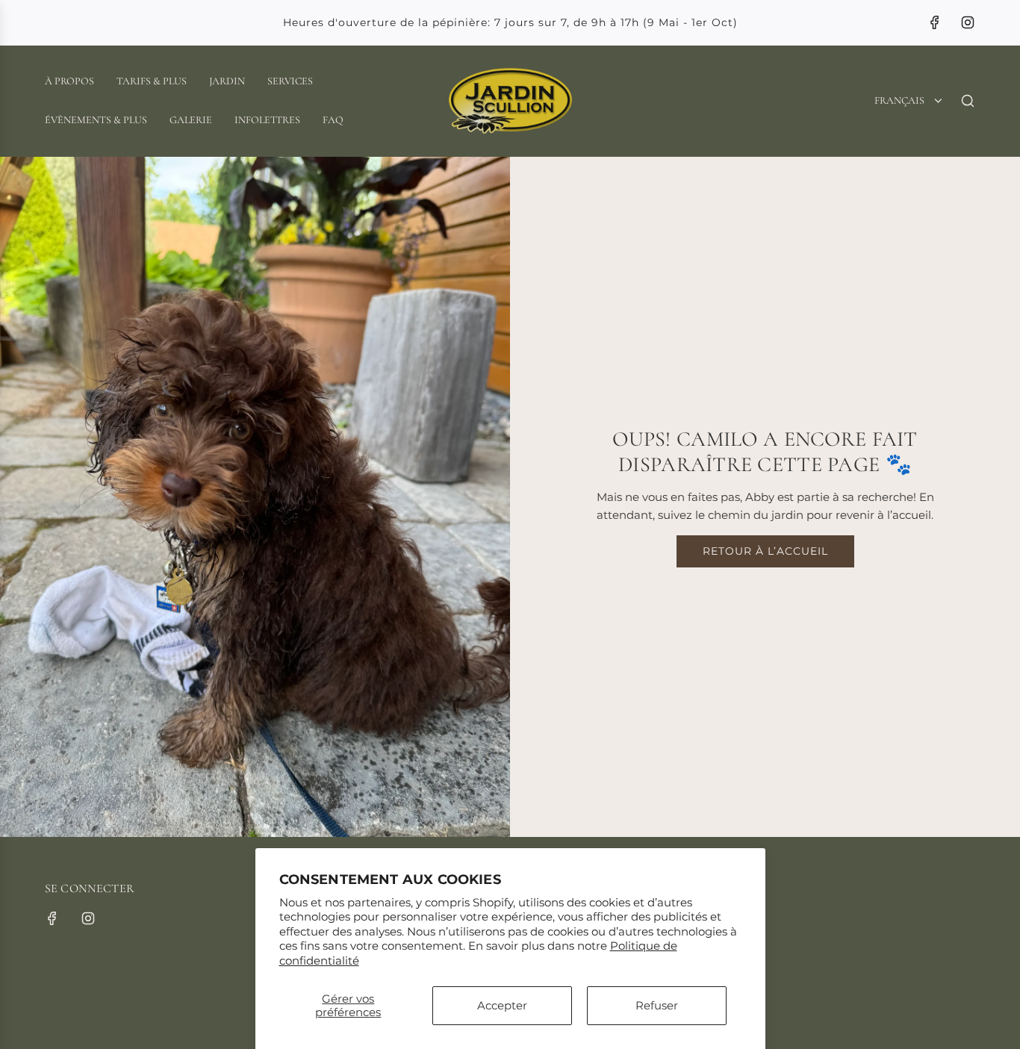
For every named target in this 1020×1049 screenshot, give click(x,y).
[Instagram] (967, 22)
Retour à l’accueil (765, 551)
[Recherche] (967, 100)
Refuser (656, 1005)
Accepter (502, 1005)
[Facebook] (934, 22)
